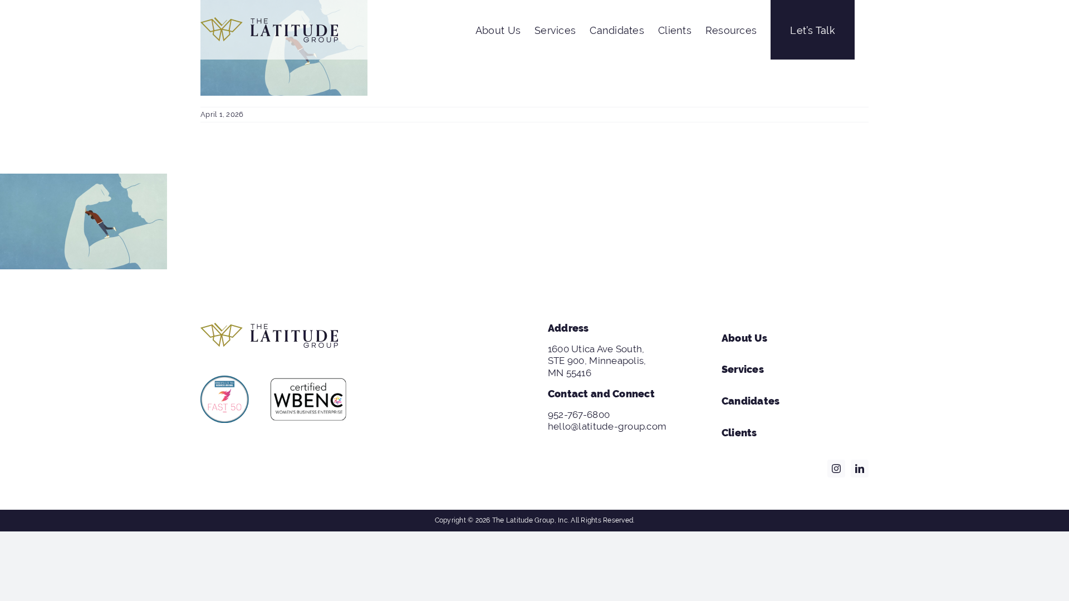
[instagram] (836, 468)
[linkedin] (860, 468)
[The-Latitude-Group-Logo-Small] (269, 327)
